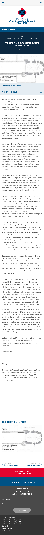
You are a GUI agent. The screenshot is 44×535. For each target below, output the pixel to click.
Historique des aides (11, 86)
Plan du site (6, 530)
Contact (5, 526)
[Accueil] (22, 16)
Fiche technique (9, 92)
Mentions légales (8, 528)
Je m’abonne (22, 510)
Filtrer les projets (8, 29)
